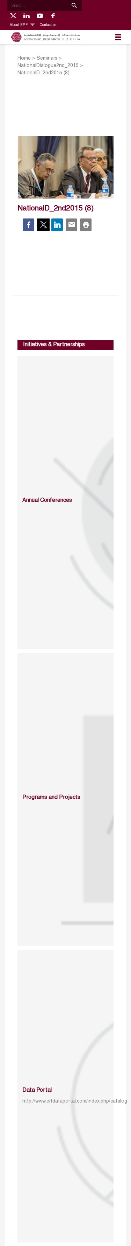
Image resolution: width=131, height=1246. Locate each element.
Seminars (47, 58)
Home (24, 58)
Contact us (48, 25)
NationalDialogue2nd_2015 (48, 65)
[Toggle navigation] (118, 37)
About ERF (19, 25)
